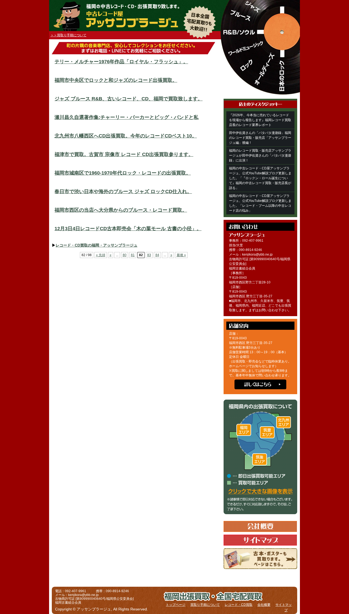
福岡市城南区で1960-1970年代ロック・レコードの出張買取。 (123, 173)
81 (133, 255)
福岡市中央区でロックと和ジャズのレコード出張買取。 (116, 80)
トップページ (175, 605)
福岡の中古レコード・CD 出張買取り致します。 (153, 6)
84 (157, 255)
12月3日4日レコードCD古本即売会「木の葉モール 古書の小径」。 (128, 228)
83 (149, 255)
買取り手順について (205, 605)
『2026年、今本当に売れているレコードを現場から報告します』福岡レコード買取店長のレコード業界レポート (260, 120)
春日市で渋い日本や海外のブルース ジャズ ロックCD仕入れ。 (123, 191)
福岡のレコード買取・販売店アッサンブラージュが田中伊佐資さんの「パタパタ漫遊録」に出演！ (260, 155)
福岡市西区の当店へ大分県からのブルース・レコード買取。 (121, 210)
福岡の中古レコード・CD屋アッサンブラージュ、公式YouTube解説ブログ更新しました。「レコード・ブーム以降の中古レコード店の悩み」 (260, 203)
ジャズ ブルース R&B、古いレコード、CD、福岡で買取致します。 (129, 98)
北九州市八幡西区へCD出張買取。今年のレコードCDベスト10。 (126, 136)
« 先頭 (100, 255)
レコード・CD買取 (238, 605)
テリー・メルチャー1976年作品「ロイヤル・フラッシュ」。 (121, 61)
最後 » (181, 255)
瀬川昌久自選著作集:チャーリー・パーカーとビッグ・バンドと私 (126, 117)
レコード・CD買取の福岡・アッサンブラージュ (96, 245)
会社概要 (263, 605)
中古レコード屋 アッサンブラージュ (129, 20)
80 (125, 255)
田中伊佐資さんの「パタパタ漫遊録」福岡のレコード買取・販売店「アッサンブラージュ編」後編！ (260, 138)
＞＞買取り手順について (68, 35)
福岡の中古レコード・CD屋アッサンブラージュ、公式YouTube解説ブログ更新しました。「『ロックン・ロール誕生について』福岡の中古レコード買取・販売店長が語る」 (260, 178)
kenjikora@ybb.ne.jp (257, 254)
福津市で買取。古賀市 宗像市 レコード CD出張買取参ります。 (124, 154)
